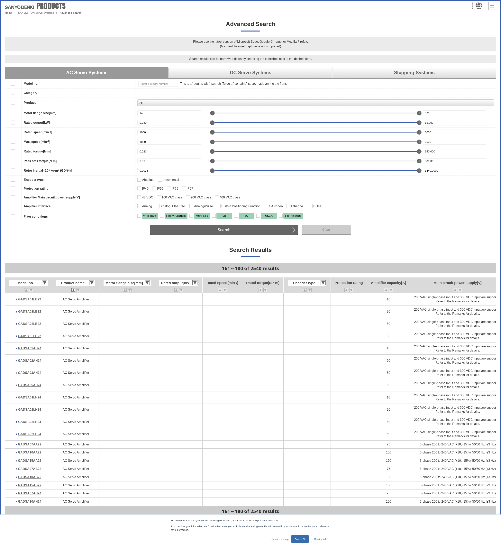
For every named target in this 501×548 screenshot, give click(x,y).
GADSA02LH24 (29, 409)
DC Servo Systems (250, 72)
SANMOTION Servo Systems (36, 12)
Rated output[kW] (37, 122)
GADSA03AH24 (29, 372)
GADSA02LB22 (29, 311)
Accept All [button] (300, 539)
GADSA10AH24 (29, 501)
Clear (326, 229)
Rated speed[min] (38, 132)
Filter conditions (36, 216)
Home (8, 12)
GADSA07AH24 (29, 493)
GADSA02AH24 (29, 360)
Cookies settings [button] (280, 539)
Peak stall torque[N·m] (40, 161)
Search (224, 230)
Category (30, 93)
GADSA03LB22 (29, 323)
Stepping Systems (414, 72)
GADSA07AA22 (29, 444)
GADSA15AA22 (29, 460)
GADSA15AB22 (29, 485)
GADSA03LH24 (29, 422)
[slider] (212, 113)
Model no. (31, 83)
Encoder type (34, 179)
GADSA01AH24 (29, 348)
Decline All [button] (320, 539)
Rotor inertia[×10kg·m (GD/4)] (48, 170)
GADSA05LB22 (29, 336)
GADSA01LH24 (29, 397)
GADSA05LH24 (29, 434)
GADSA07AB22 (29, 468)
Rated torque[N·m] (37, 151)
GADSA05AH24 (29, 385)
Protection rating (36, 188)
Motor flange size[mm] (40, 113)
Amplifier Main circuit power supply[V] (52, 197)
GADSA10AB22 (29, 477)
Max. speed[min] (37, 141)
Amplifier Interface (37, 206)
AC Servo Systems (86, 72)
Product (30, 102)
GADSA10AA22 (29, 452)
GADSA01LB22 (29, 299)
